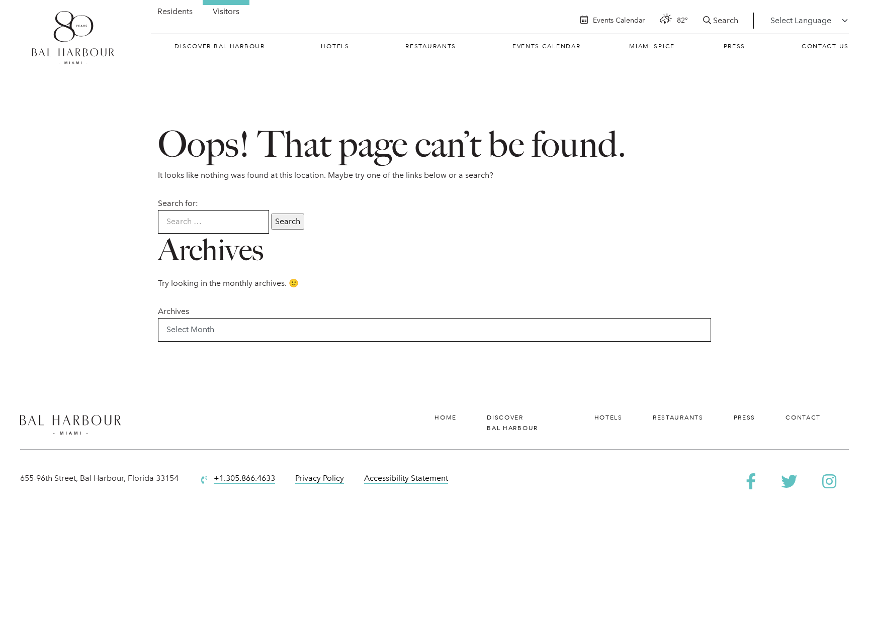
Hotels (335, 46)
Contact (803, 417)
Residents (175, 11)
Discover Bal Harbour (220, 46)
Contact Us (825, 46)
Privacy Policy (319, 478)
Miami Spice (652, 46)
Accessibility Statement (406, 478)
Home (445, 417)
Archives (173, 311)
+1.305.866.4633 (244, 478)
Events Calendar (546, 46)
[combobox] (213, 222)
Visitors (226, 11)
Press (735, 46)
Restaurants (430, 46)
